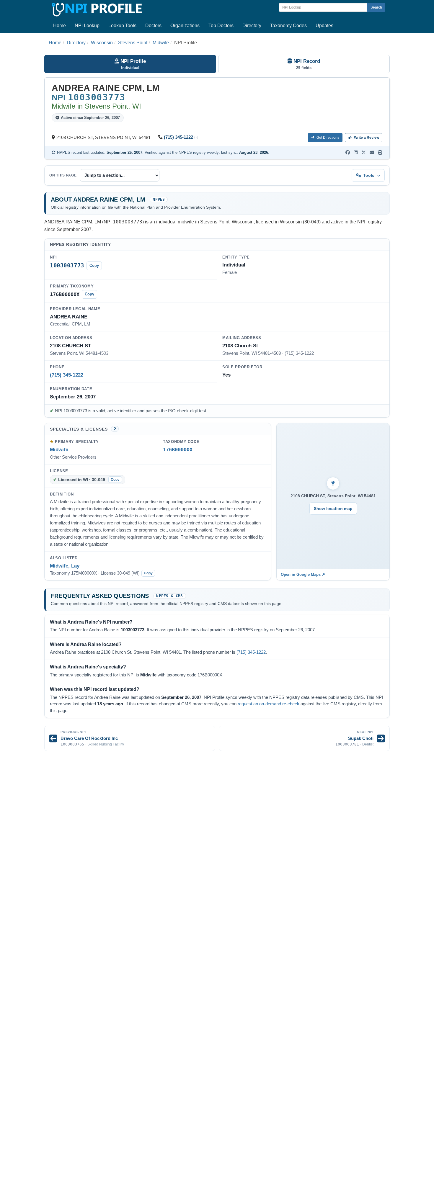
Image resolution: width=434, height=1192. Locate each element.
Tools (368, 175)
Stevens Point (132, 42)
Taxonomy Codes (288, 25)
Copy (94, 265)
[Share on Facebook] (347, 152)
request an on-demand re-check (268, 704)
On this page (63, 175)
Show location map (333, 508)
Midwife (161, 42)
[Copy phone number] (196, 137)
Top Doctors (221, 25)
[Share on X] (363, 152)
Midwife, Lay (64, 565)
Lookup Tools (122, 25)
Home (59, 25)
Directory (251, 25)
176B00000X (177, 449)
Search (376, 7)
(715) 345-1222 (178, 137)
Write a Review (366, 137)
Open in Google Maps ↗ (303, 574)
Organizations (185, 25)
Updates (324, 25)
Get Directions (327, 137)
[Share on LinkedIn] (356, 152)
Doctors (153, 25)
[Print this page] (380, 152)
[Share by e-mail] (372, 152)
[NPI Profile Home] (96, 8)
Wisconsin (102, 42)
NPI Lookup (87, 25)
